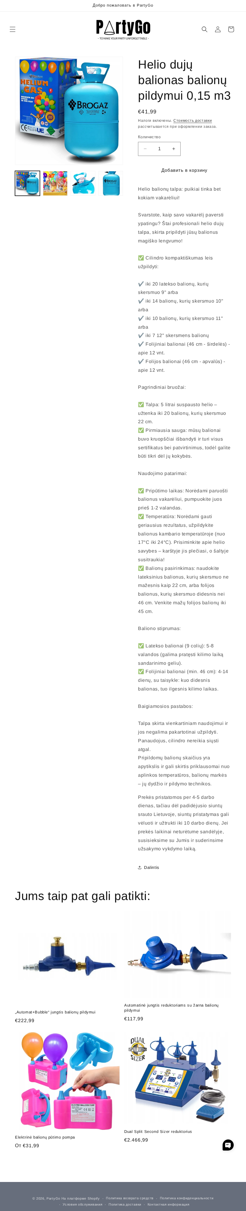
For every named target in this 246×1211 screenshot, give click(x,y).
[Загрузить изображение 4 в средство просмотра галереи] (110, 183)
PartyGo (53, 1198)
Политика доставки (125, 1204)
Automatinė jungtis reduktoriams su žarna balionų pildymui (171, 1008)
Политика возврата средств (130, 1198)
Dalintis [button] (151, 867)
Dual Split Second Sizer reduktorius (158, 1131)
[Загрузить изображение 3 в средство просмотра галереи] (82, 183)
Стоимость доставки (192, 121)
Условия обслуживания (82, 1204)
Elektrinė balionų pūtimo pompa (45, 1137)
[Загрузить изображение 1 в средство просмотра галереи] (27, 183)
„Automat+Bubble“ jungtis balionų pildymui (55, 1012)
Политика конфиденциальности (187, 1198)
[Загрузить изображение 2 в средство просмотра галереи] (55, 183)
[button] (12, 29)
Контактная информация (169, 1204)
